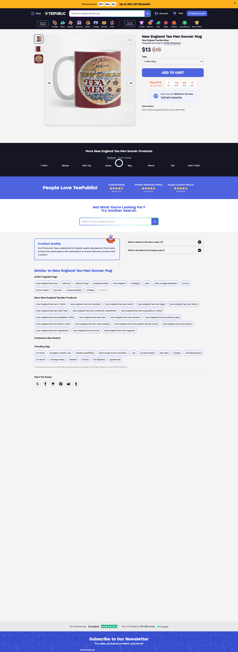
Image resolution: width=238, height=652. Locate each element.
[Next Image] (130, 83)
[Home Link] (55, 13)
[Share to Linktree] (53, 384)
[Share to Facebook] (45, 384)
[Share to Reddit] (68, 384)
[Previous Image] (50, 83)
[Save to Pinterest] (60, 384)
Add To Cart (173, 72)
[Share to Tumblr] (76, 384)
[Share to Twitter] (37, 384)
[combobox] (107, 13)
